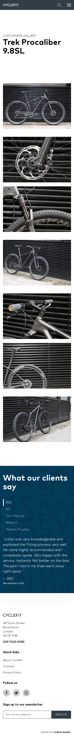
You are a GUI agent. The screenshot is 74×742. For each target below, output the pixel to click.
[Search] (59, 5)
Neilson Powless (18, 529)
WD (9, 502)
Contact (9, 666)
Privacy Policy (12, 672)
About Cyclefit (13, 660)
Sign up (61, 714)
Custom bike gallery (19, 35)
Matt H (11, 522)
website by (56, 732)
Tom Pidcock (15, 516)
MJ (8, 509)
